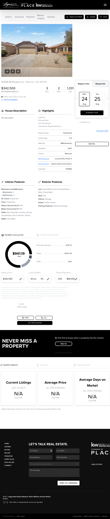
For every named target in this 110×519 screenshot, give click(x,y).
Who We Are (9, 462)
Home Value (9, 459)
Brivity (12, 516)
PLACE (5, 499)
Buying (7, 450)
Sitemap (104, 516)
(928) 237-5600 (96, 464)
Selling (7, 453)
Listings (7, 447)
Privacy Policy (77, 516)
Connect (8, 465)
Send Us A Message (68, 483)
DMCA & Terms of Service (91, 516)
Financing (8, 456)
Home (6, 444)
